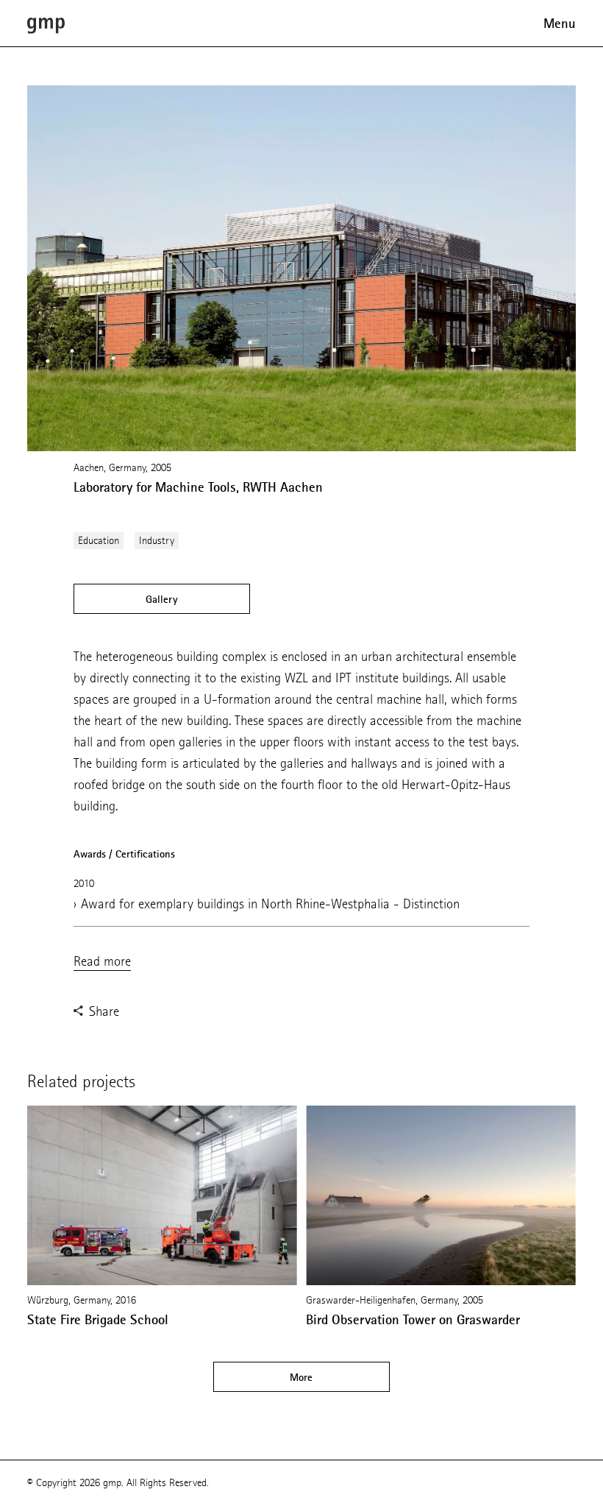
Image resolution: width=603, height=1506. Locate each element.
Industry (156, 540)
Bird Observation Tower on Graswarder (413, 1320)
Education (98, 540)
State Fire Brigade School (97, 1320)
